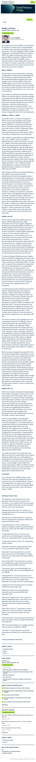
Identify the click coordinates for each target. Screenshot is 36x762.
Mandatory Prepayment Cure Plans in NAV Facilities (17, 688)
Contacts (33, 759)
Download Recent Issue (8, 712)
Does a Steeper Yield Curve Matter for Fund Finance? (17, 702)
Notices (16, 759)
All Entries (5, 705)
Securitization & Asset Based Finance (11, 751)
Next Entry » (19, 639)
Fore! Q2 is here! (7, 677)
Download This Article (7, 33)
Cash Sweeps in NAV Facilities (11, 695)
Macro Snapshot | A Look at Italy (11, 728)
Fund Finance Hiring (8, 649)
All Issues (5, 732)
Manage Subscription (24, 759)
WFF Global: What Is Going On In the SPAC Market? (15, 669)
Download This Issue (7, 665)
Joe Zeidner (16, 38)
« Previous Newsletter (8, 639)
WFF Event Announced (8, 675)
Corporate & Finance (7, 753)
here (28, 75)
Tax (2, 749)
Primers (5, 651)
